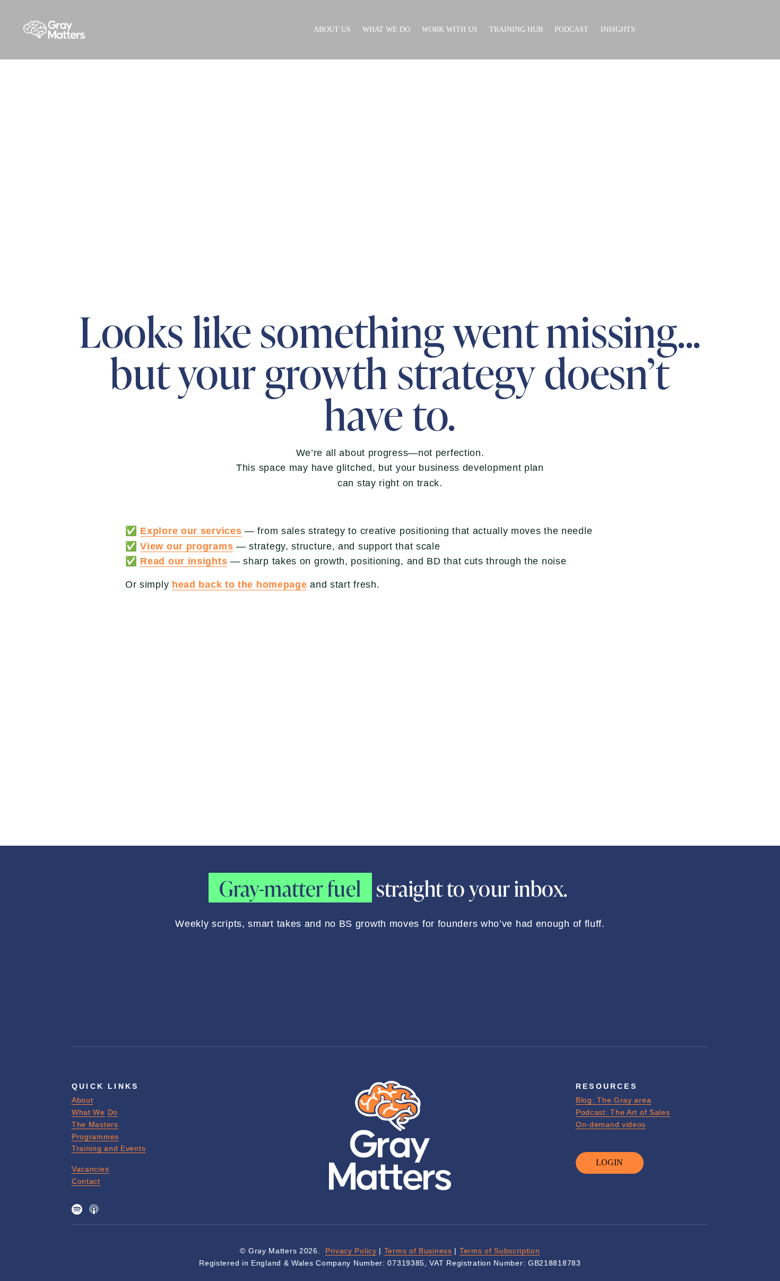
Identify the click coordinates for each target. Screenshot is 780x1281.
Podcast (571, 29)
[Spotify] (77, 1209)
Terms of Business (418, 1250)
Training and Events (108, 1148)
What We (88, 1112)
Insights (618, 29)
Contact (86, 1181)
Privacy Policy (351, 1250)
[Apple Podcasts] (94, 1209)
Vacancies (90, 1169)
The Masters (95, 1124)
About (82, 1100)
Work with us (450, 29)
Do (113, 1112)
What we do (386, 29)
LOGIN (609, 1162)
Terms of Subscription (500, 1250)
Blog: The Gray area (613, 1100)
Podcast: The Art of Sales (623, 1112)
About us (332, 29)
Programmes (95, 1136)
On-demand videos (611, 1124)
